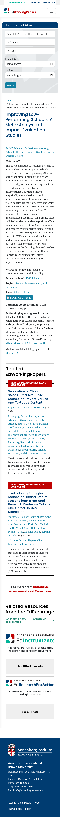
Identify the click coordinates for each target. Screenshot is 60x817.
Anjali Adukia (15, 407)
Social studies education (33, 453)
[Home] (21, 11)
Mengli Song (23, 528)
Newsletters (16, 808)
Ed (17, 2)
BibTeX (15, 353)
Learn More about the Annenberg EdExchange (26, 620)
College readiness (35, 540)
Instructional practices (21, 434)
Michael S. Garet (37, 520)
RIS (7, 353)
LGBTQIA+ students (33, 438)
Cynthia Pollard (14, 155)
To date (9, 70)
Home (9, 100)
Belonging (13, 416)
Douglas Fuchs (32, 531)
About (12, 802)
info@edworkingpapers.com (29, 790)
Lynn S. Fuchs (15, 531)
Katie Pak (33, 524)
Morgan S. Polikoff (18, 516)
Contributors (24, 802)
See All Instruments (30, 666)
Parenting (13, 442)
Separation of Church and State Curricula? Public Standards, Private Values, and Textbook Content (28, 397)
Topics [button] (14, 42)
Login (28, 808)
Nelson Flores (38, 528)
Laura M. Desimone (40, 516)
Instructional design (28, 431)
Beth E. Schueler (14, 148)
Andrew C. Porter (17, 520)
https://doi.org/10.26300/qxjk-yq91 (25, 343)
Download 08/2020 (20, 297)
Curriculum (26, 420)
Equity (21, 423)
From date (10, 59)
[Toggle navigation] (51, 11)
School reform (22, 292)
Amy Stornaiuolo (17, 524)
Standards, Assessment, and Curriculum (28, 383)
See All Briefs (30, 712)
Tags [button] (13, 50)
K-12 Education (34, 278)
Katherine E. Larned (24, 152)
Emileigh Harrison (34, 407)
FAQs (37, 802)
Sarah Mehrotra (45, 152)
